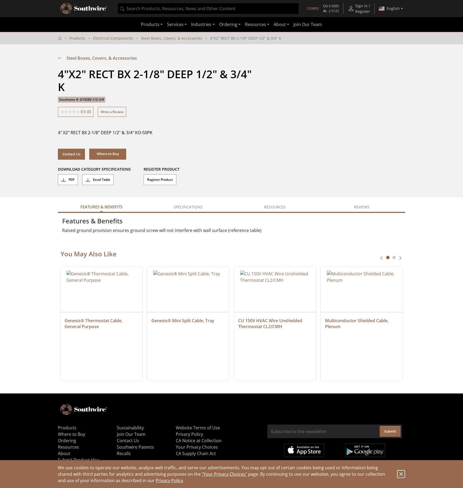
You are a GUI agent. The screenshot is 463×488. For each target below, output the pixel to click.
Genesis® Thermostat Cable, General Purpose (94, 323)
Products (77, 38)
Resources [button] (255, 25)
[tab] (388, 257)
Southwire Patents (135, 447)
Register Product (160, 179)
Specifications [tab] (188, 206)
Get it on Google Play (365, 450)
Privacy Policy (169, 480)
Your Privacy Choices (197, 447)
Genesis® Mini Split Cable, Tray (182, 321)
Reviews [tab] (361, 206)
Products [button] (150, 25)
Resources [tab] (275, 206)
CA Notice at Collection (199, 441)
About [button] (280, 25)
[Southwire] (84, 8)
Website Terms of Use (198, 428)
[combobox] (208, 8)
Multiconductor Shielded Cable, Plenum (357, 323)
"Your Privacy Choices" (224, 474)
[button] (107, 154)
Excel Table (101, 179)
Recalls (124, 453)
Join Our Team (307, 25)
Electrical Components (113, 38)
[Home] (60, 38)
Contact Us (71, 154)
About (64, 453)
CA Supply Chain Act (196, 453)
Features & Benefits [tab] (101, 206)
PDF (71, 179)
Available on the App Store (304, 450)
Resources (68, 447)
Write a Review (112, 112)
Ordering (67, 441)
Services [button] (175, 25)
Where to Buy (71, 434)
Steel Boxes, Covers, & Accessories (171, 38)
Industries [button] (201, 25)
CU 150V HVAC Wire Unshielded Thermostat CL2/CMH (270, 323)
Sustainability (130, 428)
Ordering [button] (228, 25)
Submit (390, 431)
